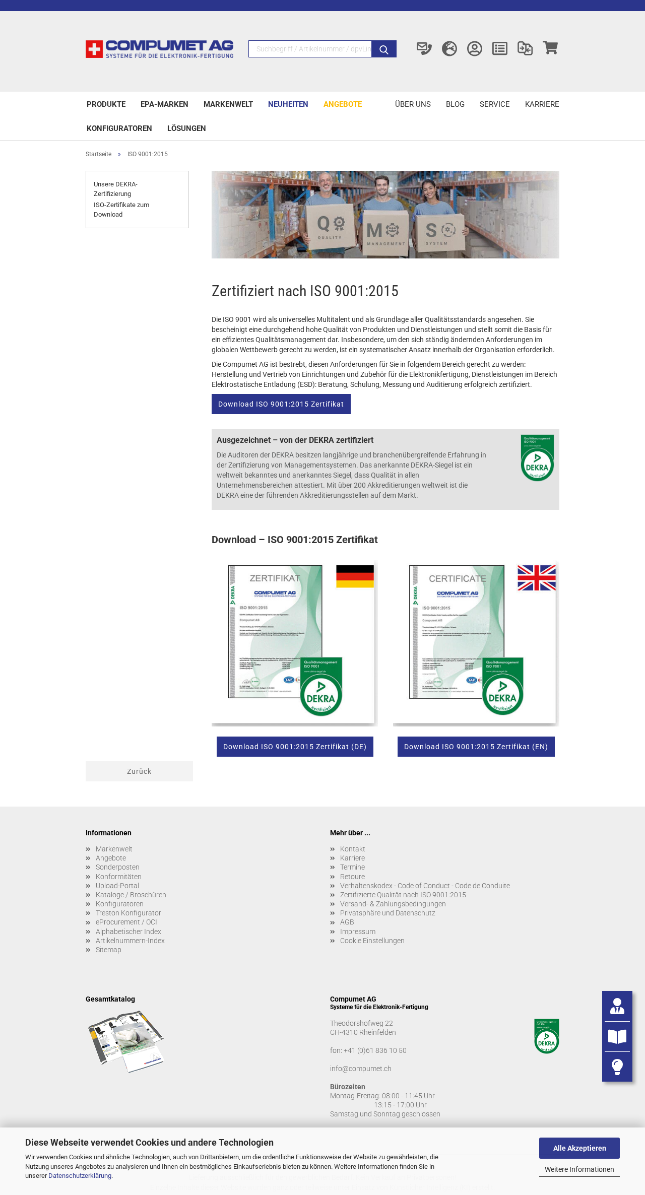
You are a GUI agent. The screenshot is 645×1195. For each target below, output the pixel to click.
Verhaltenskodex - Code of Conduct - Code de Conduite (425, 886)
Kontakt (352, 849)
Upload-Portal (117, 886)
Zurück (139, 771)
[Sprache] (449, 49)
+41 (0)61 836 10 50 (375, 1050)
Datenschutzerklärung (79, 1175)
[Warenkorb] (550, 49)
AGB (347, 922)
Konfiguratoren (119, 128)
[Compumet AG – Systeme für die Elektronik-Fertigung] (159, 51)
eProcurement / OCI (126, 922)
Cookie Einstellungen (372, 941)
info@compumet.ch (361, 1069)
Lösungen (186, 128)
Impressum (357, 931)
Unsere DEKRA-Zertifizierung (116, 188)
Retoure (352, 877)
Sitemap (108, 950)
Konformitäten (119, 877)
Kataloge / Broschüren (131, 895)
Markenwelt (228, 104)
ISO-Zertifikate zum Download (121, 209)
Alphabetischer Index (128, 931)
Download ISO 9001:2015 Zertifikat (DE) (295, 747)
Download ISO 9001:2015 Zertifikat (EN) (476, 747)
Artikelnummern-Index (130, 941)
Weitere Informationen (579, 1169)
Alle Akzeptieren (579, 1148)
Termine (352, 867)
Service (495, 104)
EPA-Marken (164, 104)
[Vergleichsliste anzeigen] (525, 49)
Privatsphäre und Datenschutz (387, 913)
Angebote (343, 104)
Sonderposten (118, 867)
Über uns (413, 104)
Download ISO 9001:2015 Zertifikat (281, 404)
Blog (455, 104)
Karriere (542, 104)
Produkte (106, 104)
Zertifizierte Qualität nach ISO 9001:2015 (403, 895)
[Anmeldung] (474, 49)
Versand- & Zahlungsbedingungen (393, 904)
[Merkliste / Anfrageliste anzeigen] (499, 49)
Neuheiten (288, 104)
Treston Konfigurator (128, 913)
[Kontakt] (424, 49)
